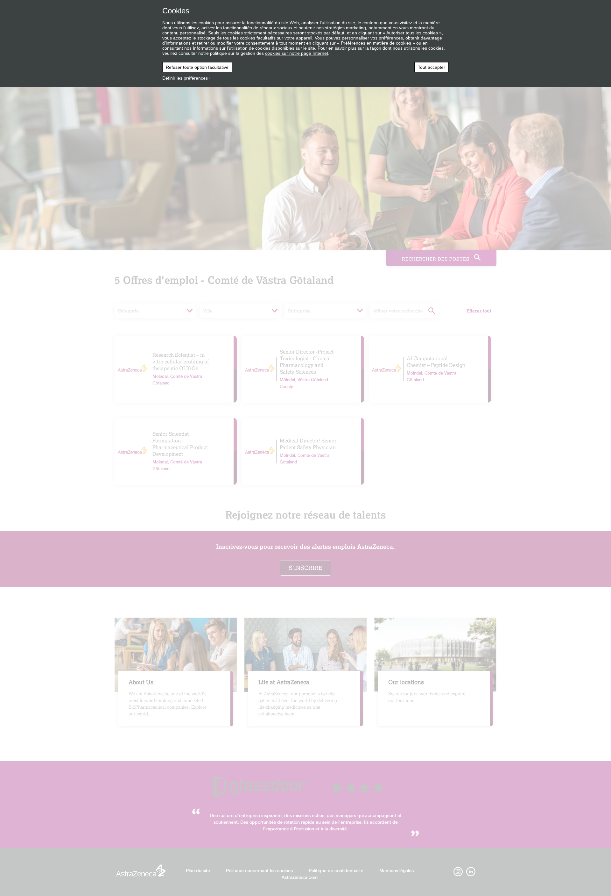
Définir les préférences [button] (185, 78)
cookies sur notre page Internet (296, 53)
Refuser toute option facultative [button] (197, 67)
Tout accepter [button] (431, 67)
